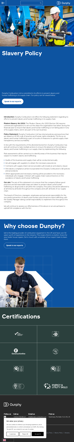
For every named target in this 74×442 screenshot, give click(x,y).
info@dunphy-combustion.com (37, 417)
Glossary (67, 433)
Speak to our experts (12, 101)
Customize (12, 434)
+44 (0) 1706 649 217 (19, 417)
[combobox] (8, 440)
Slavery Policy (59, 433)
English (8, 440)
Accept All (38, 434)
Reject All (25, 434)
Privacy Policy (48, 433)
